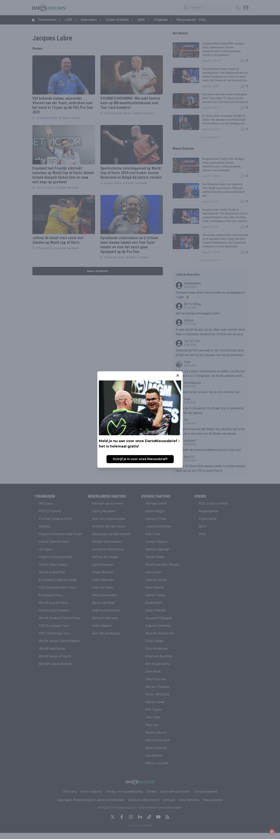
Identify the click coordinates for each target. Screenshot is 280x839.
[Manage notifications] (272, 832)
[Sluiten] (178, 375)
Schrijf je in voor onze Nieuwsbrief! (140, 459)
